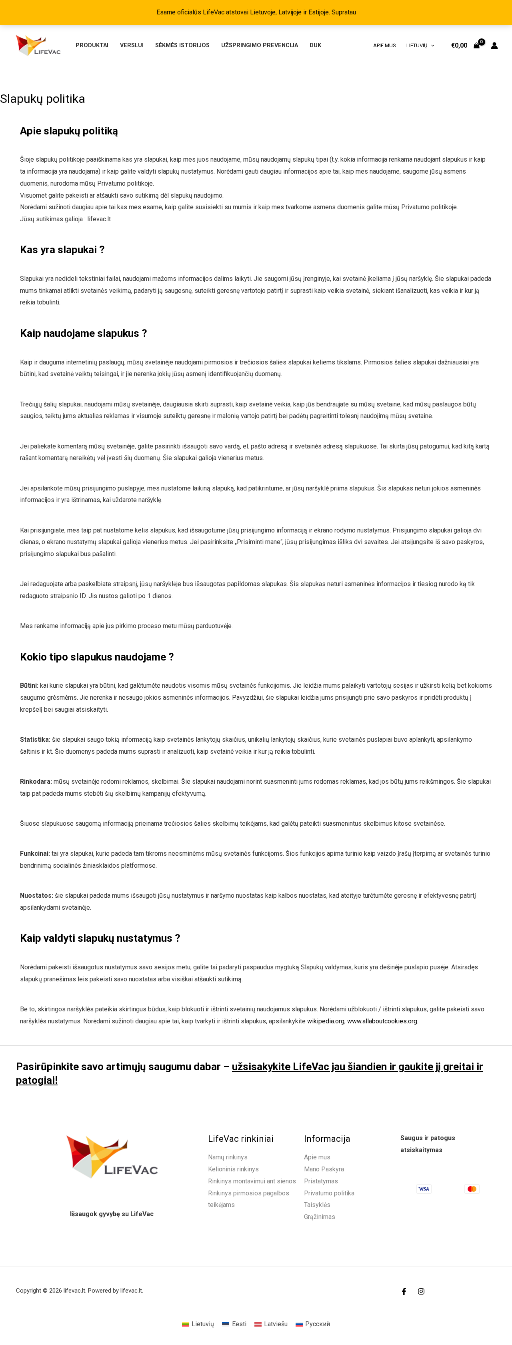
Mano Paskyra (324, 1169)
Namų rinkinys (228, 1157)
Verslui (132, 45)
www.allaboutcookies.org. (382, 1021)
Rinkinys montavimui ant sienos (252, 1181)
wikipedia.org (325, 1021)
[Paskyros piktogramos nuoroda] (494, 45)
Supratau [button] (344, 12)
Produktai (92, 45)
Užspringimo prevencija (259, 45)
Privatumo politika (329, 1193)
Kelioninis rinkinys (233, 1169)
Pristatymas (321, 1181)
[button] (430, 45)
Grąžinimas (319, 1217)
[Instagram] (421, 1291)
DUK (315, 45)
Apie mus (384, 45)
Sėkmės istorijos (182, 45)
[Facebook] (404, 1291)
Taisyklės (317, 1205)
